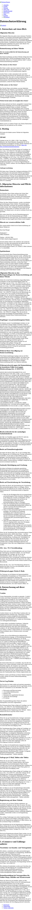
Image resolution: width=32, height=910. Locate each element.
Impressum (6, 905)
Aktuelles (6, 5)
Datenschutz (6, 906)
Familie (5, 6)
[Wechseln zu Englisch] (6, 17)
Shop (4, 14)
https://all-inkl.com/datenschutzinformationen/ (13, 145)
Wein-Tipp (6, 9)
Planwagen (6, 12)
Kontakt (5, 15)
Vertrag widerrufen (8, 908)
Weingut (5, 8)
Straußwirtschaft (7, 11)
